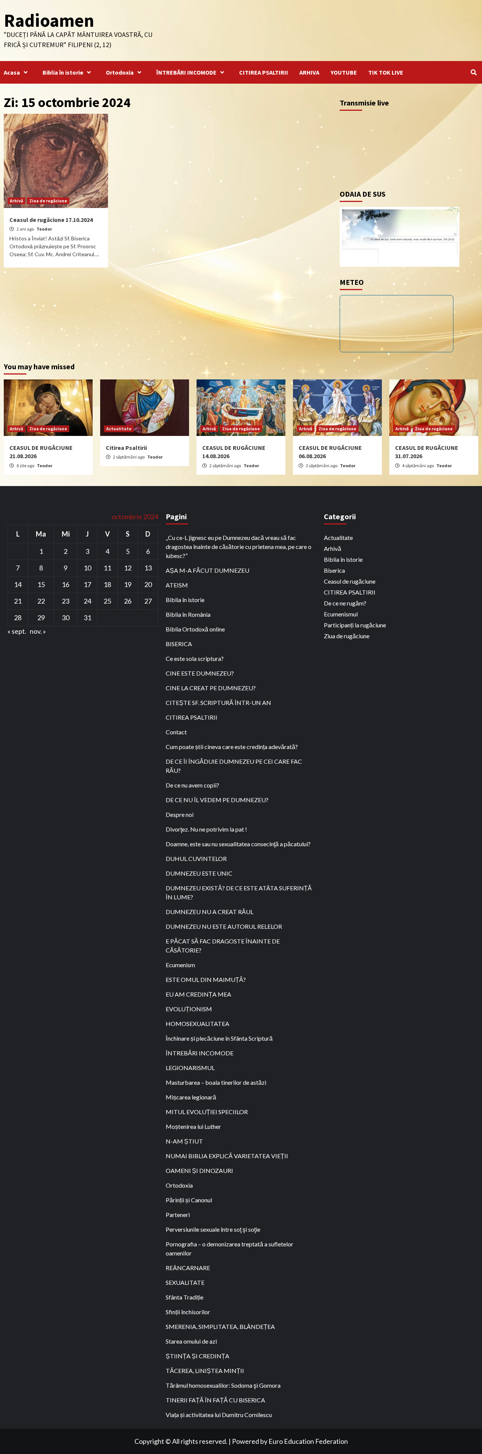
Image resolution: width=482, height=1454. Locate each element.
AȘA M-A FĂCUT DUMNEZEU (207, 570)
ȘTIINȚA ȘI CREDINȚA (197, 1355)
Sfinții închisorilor (188, 1311)
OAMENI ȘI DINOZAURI (199, 1170)
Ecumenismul (341, 614)
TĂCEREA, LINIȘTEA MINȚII (205, 1370)
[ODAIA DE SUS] (399, 236)
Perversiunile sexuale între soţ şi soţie (213, 1229)
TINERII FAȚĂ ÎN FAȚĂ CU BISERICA (215, 1400)
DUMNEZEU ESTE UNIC (199, 873)
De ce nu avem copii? (192, 785)
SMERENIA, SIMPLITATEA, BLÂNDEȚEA (220, 1326)
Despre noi (180, 814)
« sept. (17, 631)
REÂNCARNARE (188, 1267)
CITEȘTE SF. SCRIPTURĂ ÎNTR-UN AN (218, 702)
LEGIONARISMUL (190, 1067)
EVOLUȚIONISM (189, 1008)
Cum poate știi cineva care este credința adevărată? (232, 746)
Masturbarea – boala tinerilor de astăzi (216, 1082)
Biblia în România (188, 614)
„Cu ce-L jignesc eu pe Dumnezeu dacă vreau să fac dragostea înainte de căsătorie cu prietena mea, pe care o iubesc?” (238, 546)
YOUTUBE (344, 72)
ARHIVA (309, 72)
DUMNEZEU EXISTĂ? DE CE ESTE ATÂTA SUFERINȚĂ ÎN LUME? (239, 892)
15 (41, 584)
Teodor (44, 229)
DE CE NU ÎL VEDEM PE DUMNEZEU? (217, 799)
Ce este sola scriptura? (195, 658)
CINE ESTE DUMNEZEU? (200, 673)
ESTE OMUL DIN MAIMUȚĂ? (206, 979)
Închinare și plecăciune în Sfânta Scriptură (219, 1038)
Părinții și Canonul (189, 1199)
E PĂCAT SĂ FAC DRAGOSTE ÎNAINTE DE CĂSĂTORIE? (223, 945)
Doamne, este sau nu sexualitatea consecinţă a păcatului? (238, 843)
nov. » (38, 631)
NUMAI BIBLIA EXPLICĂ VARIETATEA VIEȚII (227, 1155)
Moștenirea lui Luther (193, 1126)
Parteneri (178, 1214)
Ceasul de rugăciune (349, 581)
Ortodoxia (120, 72)
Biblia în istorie (63, 72)
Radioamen (49, 20)
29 (41, 617)
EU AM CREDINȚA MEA (198, 994)
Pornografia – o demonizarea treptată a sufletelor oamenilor (229, 1248)
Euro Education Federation (308, 1441)
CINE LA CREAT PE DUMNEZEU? (211, 687)
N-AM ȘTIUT (184, 1141)
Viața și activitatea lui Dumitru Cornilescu (219, 1414)
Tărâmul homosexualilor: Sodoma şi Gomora (223, 1385)
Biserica (334, 570)
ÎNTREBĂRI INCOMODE (186, 72)
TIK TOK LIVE (385, 72)
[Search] (473, 72)
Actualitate (118, 428)
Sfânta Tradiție (184, 1297)
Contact (176, 731)
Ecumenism (180, 964)
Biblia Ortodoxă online (195, 629)
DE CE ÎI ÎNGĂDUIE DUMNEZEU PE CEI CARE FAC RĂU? (234, 766)
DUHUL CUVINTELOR (196, 858)
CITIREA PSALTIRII (263, 72)
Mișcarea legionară (191, 1097)
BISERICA (179, 643)
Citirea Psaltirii (126, 447)
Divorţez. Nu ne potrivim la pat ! (206, 829)
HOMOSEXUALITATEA (197, 1023)
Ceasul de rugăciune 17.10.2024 (51, 219)
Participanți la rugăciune (355, 624)
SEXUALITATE (185, 1282)
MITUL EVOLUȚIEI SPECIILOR (207, 1111)
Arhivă (16, 200)
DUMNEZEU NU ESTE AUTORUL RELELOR (224, 926)
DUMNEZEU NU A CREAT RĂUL (209, 911)
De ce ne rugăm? (345, 603)
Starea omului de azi (191, 1341)
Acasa (12, 72)
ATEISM (177, 585)
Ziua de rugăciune (48, 200)
